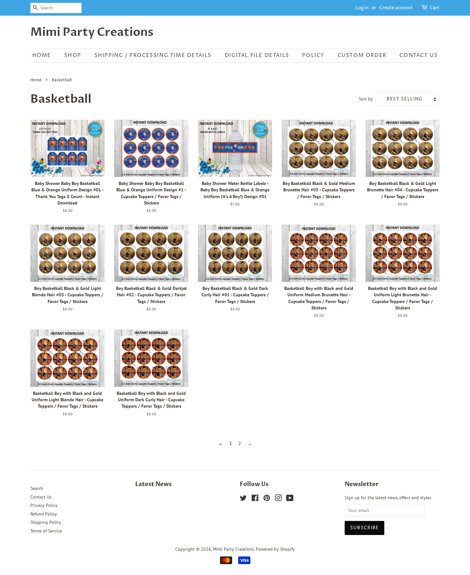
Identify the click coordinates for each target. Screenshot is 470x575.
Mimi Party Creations (91, 32)
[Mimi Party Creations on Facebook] (255, 499)
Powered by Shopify (275, 549)
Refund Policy (43, 514)
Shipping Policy (45, 522)
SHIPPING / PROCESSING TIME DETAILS (153, 55)
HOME (41, 55)
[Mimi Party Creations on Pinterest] (266, 499)
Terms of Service (46, 531)
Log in (362, 8)
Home (36, 80)
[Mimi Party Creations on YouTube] (290, 499)
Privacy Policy (44, 505)
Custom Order (362, 55)
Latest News (153, 484)
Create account (396, 8)
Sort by (366, 99)
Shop (72, 55)
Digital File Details (257, 55)
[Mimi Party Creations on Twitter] (243, 499)
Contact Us (418, 55)
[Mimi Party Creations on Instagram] (278, 499)
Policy (313, 55)
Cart (435, 8)
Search (36, 488)
